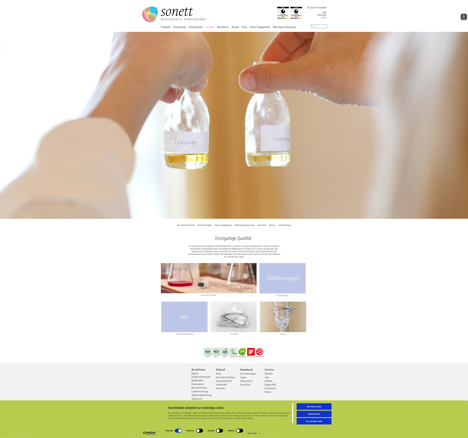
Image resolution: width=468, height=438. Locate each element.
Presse (268, 391)
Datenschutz (198, 384)
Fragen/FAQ (270, 384)
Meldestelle (197, 380)
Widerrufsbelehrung (201, 395)
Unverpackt (270, 388)
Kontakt (269, 373)
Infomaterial (246, 380)
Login (324, 12)
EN (312, 7)
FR (315, 7)
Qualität (210, 27)
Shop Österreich (224, 380)
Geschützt (245, 384)
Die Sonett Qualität (186, 225)
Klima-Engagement (260, 27)
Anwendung (179, 27)
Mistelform (223, 27)
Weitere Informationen (184, 334)
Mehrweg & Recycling (284, 27)
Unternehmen (196, 27)
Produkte (165, 27)
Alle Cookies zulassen (314, 406)
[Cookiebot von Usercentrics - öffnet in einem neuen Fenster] (149, 433)
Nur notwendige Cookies (314, 421)
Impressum (197, 398)
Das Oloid (261, 225)
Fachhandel (221, 384)
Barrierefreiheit (199, 387)
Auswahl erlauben (314, 414)
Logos (243, 377)
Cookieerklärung (200, 391)
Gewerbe (220, 388)
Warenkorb (322, 15)
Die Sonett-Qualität (208, 295)
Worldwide (322, 7)
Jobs (267, 377)
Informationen (284, 225)
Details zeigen (252, 433)
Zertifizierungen (205, 225)
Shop (244, 27)
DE (308, 7)
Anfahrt (268, 380)
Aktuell (235, 27)
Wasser (272, 225)
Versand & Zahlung (225, 377)
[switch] (199, 431)
